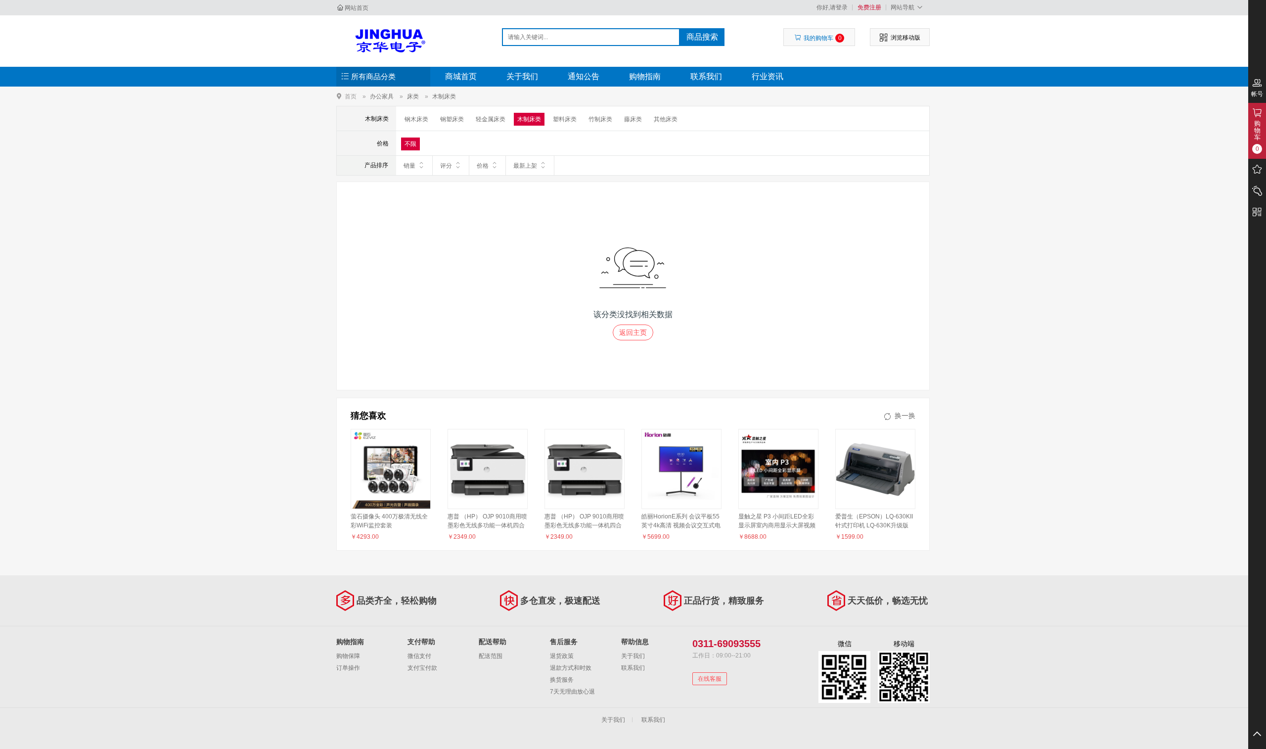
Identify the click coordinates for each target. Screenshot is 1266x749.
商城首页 (461, 76)
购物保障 (348, 656)
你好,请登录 (832, 7)
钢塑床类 (452, 119)
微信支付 (419, 656)
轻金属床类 (490, 119)
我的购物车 (823, 38)
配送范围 (490, 656)
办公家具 (382, 96)
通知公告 (583, 76)
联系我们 (706, 76)
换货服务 (562, 679)
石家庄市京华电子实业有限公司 (389, 40)
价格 (483, 165)
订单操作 (348, 667)
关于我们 (522, 76)
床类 (413, 96)
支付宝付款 (422, 667)
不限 (410, 143)
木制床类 (444, 96)
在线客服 (710, 678)
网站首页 (356, 7)
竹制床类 (600, 119)
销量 (409, 165)
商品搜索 (702, 37)
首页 (351, 96)
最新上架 (525, 165)
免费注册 (869, 7)
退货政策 (562, 656)
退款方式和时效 (570, 667)
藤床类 (633, 119)
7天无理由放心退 (572, 691)
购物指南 (645, 76)
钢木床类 (416, 119)
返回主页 (633, 332)
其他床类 (666, 119)
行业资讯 (767, 76)
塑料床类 (565, 119)
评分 (446, 165)
